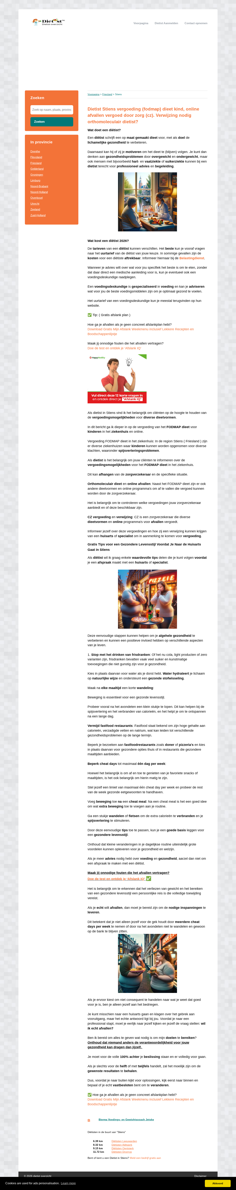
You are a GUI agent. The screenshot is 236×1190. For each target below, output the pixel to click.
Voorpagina (140, 23)
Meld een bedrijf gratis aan (145, 1158)
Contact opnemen (196, 23)
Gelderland (37, 168)
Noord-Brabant (39, 186)
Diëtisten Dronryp (122, 1152)
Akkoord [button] (217, 1183)
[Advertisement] (118, 63)
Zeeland (35, 209)
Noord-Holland (39, 192)
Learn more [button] (68, 1183)
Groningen (36, 174)
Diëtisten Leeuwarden (124, 1141)
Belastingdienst (191, 258)
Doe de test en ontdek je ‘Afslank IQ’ (114, 348)
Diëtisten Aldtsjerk (122, 1144)
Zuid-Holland (38, 215)
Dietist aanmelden (166, 23)
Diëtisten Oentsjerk (123, 1148)
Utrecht (34, 203)
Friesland (35, 163)
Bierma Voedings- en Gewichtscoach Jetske (126, 1119)
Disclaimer (200, 1176)
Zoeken (39, 121)
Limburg (35, 180)
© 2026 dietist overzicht (37, 1176)
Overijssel (36, 197)
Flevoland (36, 157)
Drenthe (35, 151)
